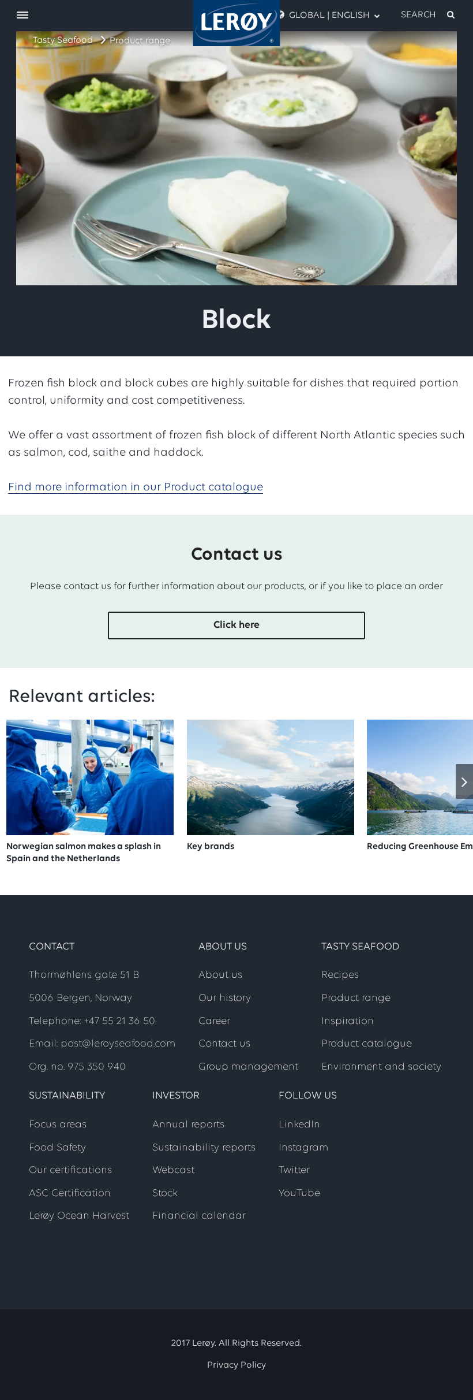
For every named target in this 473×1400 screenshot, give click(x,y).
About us (220, 975)
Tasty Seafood (63, 40)
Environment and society (381, 1067)
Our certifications (70, 1171)
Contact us (224, 1044)
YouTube (299, 1194)
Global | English (329, 15)
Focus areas (58, 1125)
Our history (224, 998)
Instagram (303, 1148)
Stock (165, 1194)
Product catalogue (366, 1044)
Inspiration (347, 1022)
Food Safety (57, 1148)
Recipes (340, 975)
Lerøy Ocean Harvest (79, 1216)
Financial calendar (199, 1216)
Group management (248, 1067)
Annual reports (188, 1125)
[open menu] (22, 16)
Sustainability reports (204, 1148)
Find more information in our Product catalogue (135, 487)
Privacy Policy (236, 1365)
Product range (140, 41)
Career (214, 1022)
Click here (236, 625)
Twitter (294, 1171)
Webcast (173, 1171)
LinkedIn (299, 1125)
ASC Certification (70, 1194)
